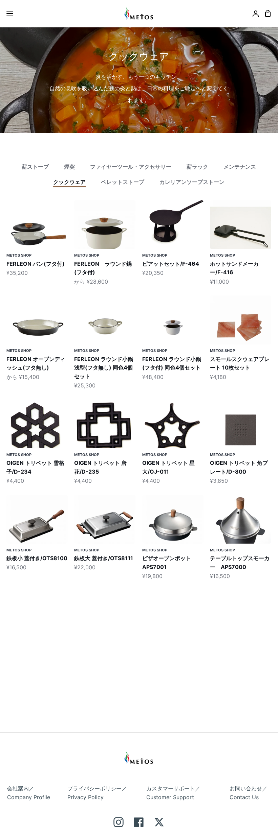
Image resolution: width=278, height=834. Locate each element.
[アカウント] (253, 13)
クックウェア (69, 181)
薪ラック (197, 166)
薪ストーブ (35, 166)
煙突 (69, 166)
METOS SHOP (18, 255)
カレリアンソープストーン (191, 181)
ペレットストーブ (122, 181)
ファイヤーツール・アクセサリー (130, 166)
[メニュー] (7, 13)
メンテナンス (239, 166)
